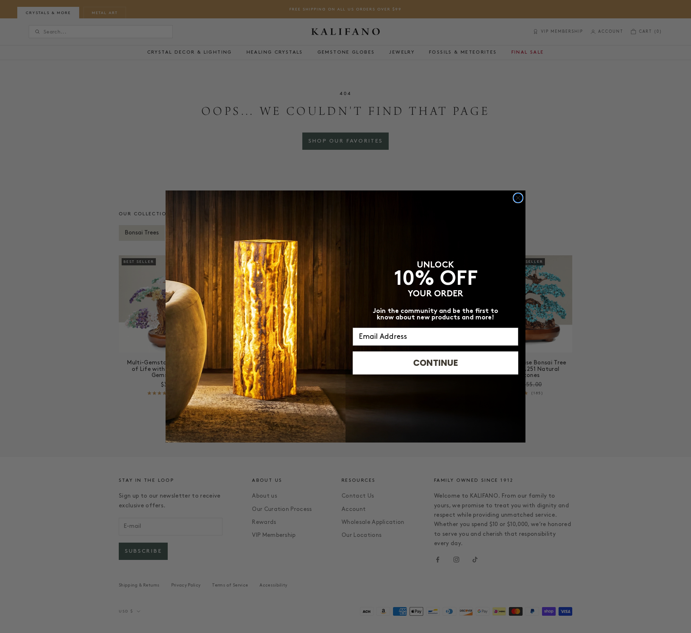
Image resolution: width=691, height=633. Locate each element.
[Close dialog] (518, 197)
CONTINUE (435, 363)
